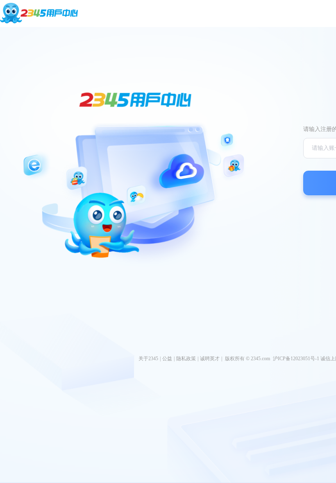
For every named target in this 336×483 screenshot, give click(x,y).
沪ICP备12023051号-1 (296, 358)
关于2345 (148, 358)
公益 (167, 358)
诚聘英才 (210, 358)
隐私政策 (186, 358)
